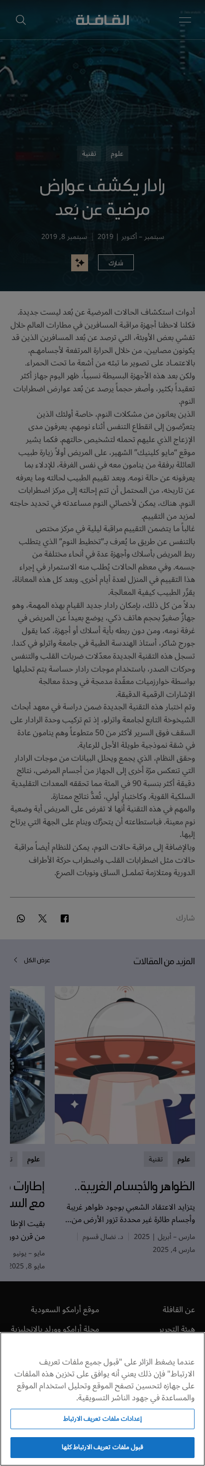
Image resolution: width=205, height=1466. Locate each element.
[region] (102, 1399)
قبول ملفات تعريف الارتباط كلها (102, 1447)
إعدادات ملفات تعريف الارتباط (102, 1419)
